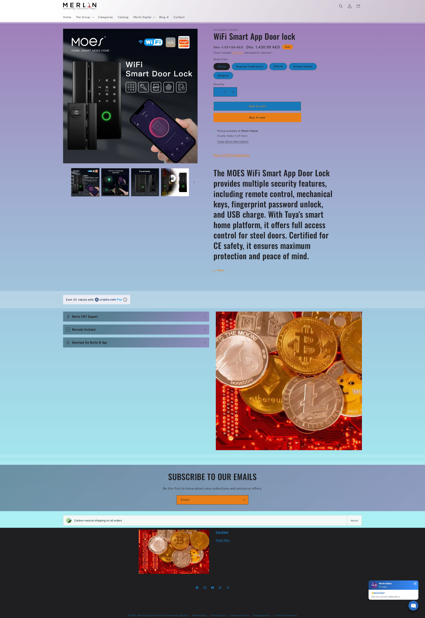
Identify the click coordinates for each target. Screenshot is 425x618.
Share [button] (221, 270)
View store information (232, 141)
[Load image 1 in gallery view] (85, 182)
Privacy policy (219, 615)
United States (303, 66)
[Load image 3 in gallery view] (145, 182)
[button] (84, 17)
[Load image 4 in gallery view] (175, 182)
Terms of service (240, 615)
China (222, 66)
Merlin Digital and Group (151, 615)
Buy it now (257, 117)
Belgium (223, 75)
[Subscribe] (243, 500)
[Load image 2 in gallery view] (115, 182)
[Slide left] (66, 182)
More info (354, 520)
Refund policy (199, 615)
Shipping (237, 52)
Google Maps (223, 540)
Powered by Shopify (176, 615)
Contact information (285, 615)
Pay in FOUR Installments (231, 155)
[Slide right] (194, 182)
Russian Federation (249, 66)
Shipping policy (261, 615)
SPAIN (278, 66)
